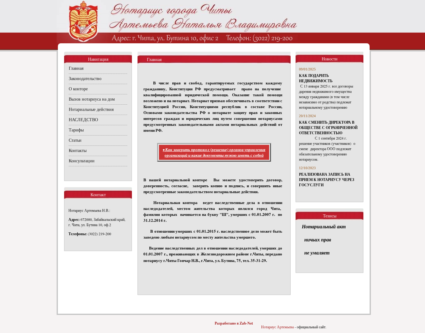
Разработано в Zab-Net (234, 323)
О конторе (78, 89)
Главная (76, 68)
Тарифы (76, 130)
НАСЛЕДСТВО (83, 119)
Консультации (82, 161)
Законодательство (85, 78)
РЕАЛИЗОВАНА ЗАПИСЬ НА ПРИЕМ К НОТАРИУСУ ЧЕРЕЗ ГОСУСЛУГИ (326, 180)
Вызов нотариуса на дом (92, 99)
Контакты (77, 150)
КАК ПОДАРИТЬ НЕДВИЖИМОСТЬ (316, 78)
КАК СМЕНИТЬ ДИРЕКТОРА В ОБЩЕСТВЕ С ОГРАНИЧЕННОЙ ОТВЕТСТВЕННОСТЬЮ (328, 128)
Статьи (75, 140)
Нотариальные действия (91, 109)
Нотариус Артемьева (277, 326)
